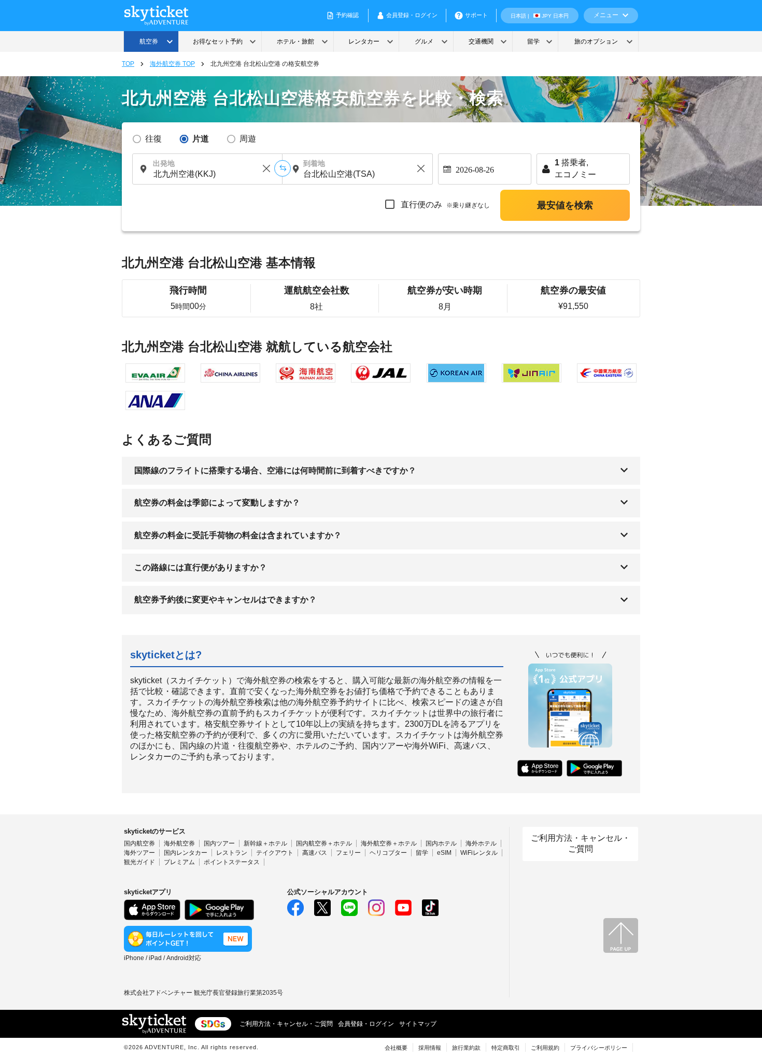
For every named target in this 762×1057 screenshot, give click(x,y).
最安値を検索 (565, 205)
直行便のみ (444, 204)
